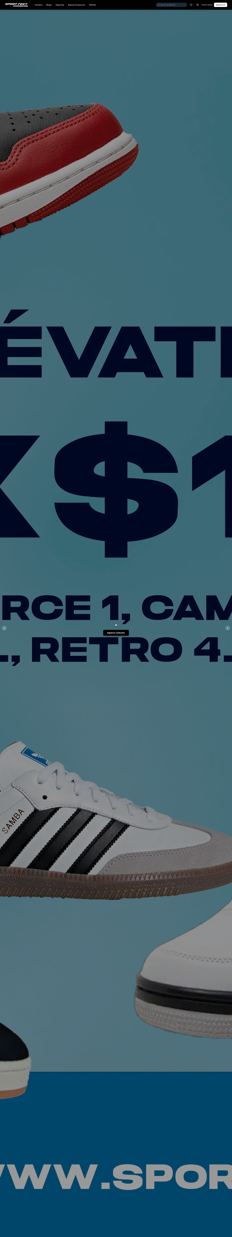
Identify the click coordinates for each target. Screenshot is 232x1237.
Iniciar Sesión (207, 5)
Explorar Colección (116, 632)
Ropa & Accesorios (76, 5)
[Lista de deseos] (191, 5)
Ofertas (92, 5)
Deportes (60, 5)
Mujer (49, 5)
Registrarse (220, 5)
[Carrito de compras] (197, 5)
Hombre (38, 5)
